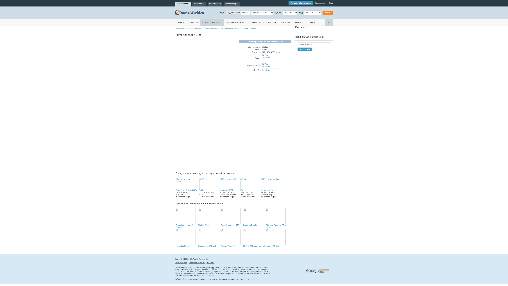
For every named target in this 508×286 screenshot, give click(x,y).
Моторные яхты (203, 29)
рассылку (318, 36)
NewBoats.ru (199, 4)
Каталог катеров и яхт (211, 22)
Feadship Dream (183, 246)
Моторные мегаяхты (221, 29)
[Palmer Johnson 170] (206, 87)
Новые (245, 13)
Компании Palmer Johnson (244, 29)
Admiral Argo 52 (228, 246)
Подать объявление (301, 3)
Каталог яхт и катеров (185, 29)
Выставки (272, 22)
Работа (312, 22)
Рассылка (210, 263)
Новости (180, 22)
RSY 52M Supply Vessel (254, 246)
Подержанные (233, 13)
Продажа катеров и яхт (236, 22)
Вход (331, 3)
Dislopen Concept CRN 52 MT (276, 226)
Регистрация (320, 3)
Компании (193, 22)
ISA (242, 190)
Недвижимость (257, 22)
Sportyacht (266, 70)
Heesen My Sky (273, 246)
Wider (201, 190)
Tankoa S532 (204, 225)
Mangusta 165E (226, 190)
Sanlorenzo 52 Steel (207, 246)
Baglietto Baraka (250, 225)
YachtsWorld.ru (182, 4)
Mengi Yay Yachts (268, 190)
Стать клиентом (181, 263)
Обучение (285, 22)
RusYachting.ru (231, 4)
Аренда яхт (299, 22)
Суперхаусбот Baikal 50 (186, 190)
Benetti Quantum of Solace (184, 226)
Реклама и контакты (197, 263)
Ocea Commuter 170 (230, 225)
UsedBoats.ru (215, 4)
